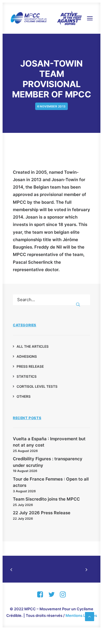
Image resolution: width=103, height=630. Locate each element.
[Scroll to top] (89, 616)
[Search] (51, 299)
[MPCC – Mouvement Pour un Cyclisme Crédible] (46, 18)
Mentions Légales (81, 615)
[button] (90, 18)
